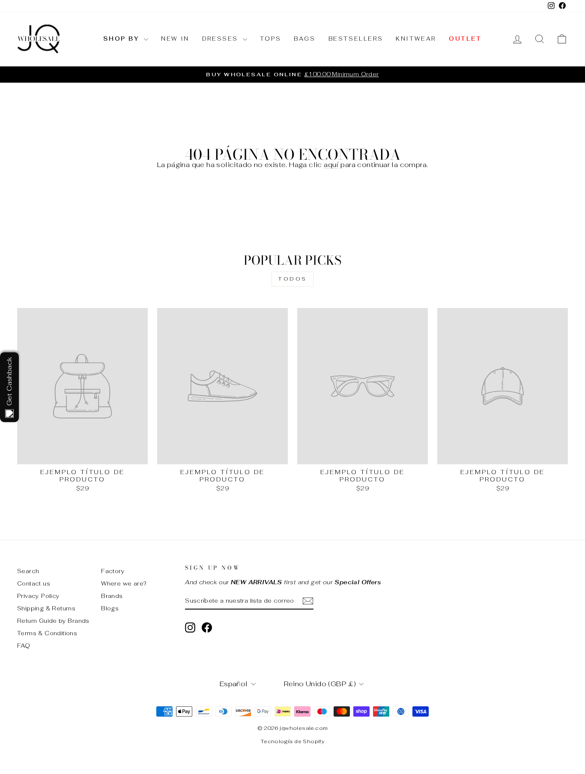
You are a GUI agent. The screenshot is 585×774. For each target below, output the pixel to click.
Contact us (33, 583)
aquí (331, 164)
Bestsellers (355, 38)
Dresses (221, 38)
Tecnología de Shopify (292, 741)
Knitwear (416, 38)
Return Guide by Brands (53, 621)
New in (175, 38)
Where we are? (123, 583)
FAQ (23, 645)
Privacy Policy (38, 596)
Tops (270, 38)
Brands (111, 596)
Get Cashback (9, 381)
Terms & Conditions (47, 633)
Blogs (110, 608)
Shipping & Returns (46, 608)
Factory (113, 571)
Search (28, 571)
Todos (292, 278)
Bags (304, 38)
